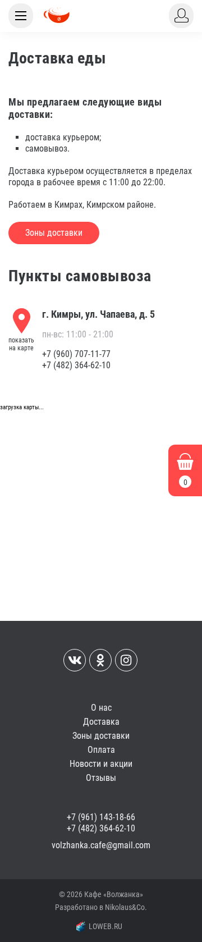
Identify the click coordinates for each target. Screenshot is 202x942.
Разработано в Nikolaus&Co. (101, 907)
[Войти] (181, 15)
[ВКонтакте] (74, 660)
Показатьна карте (21, 344)
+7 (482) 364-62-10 (76, 365)
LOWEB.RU (105, 926)
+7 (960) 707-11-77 (76, 354)
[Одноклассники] (100, 660)
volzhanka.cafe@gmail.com (101, 845)
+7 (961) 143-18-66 (101, 817)
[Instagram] (126, 660)
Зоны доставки (53, 232)
